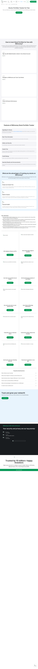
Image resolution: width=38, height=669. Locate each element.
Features (21, 1)
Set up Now (10, 310)
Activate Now (28, 310)
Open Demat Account (34, 1)
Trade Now (10, 337)
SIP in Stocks (28, 337)
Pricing (24, 1)
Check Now (10, 364)
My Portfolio (28, 255)
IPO (18, 1)
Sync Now (10, 282)
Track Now (19, 12)
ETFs (14, 1)
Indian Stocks (11, 1)
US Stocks (9, 1)
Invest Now (10, 254)
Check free (28, 282)
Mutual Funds (16, 1)
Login (27, 1)
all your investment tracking (18, 131)
